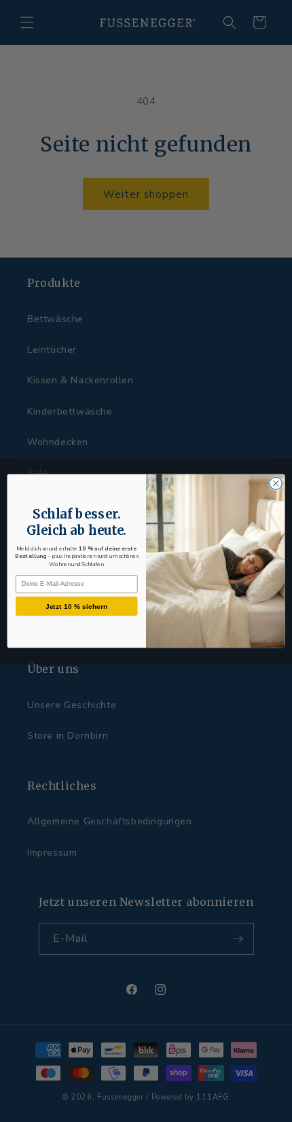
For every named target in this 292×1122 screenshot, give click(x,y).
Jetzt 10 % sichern (76, 606)
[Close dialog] (276, 483)
